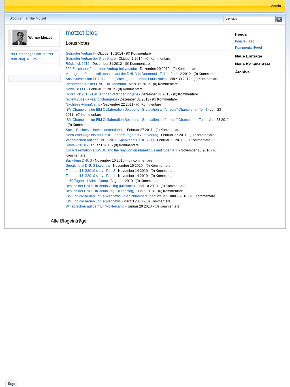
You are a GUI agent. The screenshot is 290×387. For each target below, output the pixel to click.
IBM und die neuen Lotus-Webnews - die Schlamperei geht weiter (116, 196)
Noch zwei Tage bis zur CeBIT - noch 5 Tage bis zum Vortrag (112, 135)
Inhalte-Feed (245, 41)
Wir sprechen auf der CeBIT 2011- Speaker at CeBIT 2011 (110, 140)
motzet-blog (82, 32)
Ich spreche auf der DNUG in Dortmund (96, 84)
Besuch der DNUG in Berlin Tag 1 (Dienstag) (100, 191)
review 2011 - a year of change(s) (92, 99)
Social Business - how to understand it (95, 130)
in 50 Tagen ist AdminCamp (87, 181)
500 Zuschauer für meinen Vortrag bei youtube (101, 69)
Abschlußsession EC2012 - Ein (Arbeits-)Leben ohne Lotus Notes (116, 79)
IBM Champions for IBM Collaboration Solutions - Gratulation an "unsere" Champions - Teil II (136, 110)
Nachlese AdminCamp (83, 104)
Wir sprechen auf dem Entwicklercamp (95, 206)
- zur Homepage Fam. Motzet (30, 54)
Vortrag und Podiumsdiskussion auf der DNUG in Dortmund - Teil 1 (117, 74)
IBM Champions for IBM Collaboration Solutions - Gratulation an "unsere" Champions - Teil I (136, 120)
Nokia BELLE (76, 89)
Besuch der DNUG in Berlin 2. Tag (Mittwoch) (100, 186)
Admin (276, 6)
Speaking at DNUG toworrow (88, 166)
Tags (11, 384)
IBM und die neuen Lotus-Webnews (93, 201)
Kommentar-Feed (248, 48)
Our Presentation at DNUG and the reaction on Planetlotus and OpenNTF (122, 150)
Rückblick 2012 (77, 64)
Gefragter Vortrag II (80, 53)
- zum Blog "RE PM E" (24, 59)
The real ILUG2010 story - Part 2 (90, 171)
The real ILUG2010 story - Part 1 (90, 176)
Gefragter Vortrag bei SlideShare (91, 59)
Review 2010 (76, 145)
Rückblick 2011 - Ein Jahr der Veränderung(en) (102, 94)
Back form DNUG (79, 161)
